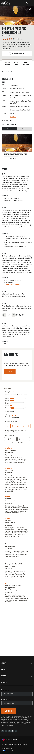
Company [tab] (3, 669)
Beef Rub (13, 117)
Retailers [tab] (4, 682)
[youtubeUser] (16, 731)
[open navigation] (31, 3)
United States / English (11, 739)
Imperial (9, 129)
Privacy (11, 725)
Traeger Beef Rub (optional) (12, 284)
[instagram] (9, 731)
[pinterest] (12, 731)
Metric (24, 129)
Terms (5, 725)
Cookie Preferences (7, 748)
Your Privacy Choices (11, 750)
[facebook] (6, 731)
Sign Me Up (8, 711)
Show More (6, 49)
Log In (10, 371)
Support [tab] (3, 663)
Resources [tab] (4, 676)
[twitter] (2, 731)
